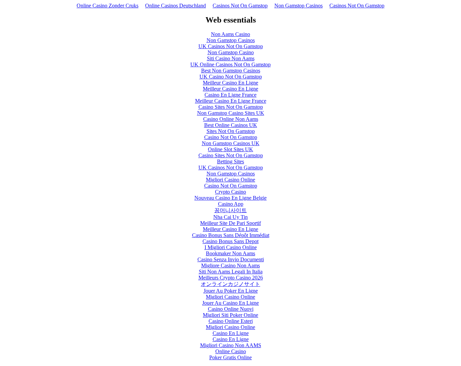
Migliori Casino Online (230, 179)
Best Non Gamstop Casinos (230, 70)
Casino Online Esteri (231, 321)
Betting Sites (230, 161)
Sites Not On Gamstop (231, 131)
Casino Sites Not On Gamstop (230, 107)
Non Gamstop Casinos (298, 5)
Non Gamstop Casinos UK (231, 143)
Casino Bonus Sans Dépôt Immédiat (230, 235)
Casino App (230, 204)
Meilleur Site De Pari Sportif (230, 223)
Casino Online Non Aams (230, 119)
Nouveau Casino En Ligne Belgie (230, 198)
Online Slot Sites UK (230, 149)
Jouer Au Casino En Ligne (230, 303)
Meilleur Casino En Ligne (230, 83)
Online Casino (230, 351)
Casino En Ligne (231, 333)
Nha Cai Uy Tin (230, 217)
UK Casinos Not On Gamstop (230, 46)
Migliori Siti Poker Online (230, 315)
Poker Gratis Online (230, 357)
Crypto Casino (230, 192)
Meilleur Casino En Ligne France (230, 101)
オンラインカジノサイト (230, 284)
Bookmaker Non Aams (230, 253)
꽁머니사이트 (230, 210)
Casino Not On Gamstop (230, 137)
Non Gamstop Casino (231, 52)
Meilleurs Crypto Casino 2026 (230, 277)
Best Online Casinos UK (230, 125)
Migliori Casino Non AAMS (230, 345)
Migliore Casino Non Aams (230, 265)
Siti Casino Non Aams (230, 58)
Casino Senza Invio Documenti (230, 259)
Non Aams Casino (230, 34)
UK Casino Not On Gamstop (230, 76)
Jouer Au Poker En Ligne (231, 291)
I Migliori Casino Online (231, 247)
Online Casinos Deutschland (175, 5)
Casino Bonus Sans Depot (230, 241)
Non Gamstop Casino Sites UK (230, 113)
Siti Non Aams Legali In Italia (231, 271)
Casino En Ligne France (230, 95)
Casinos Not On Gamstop (240, 5)
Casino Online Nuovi (230, 309)
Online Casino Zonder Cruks (107, 5)
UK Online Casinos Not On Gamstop (230, 64)
